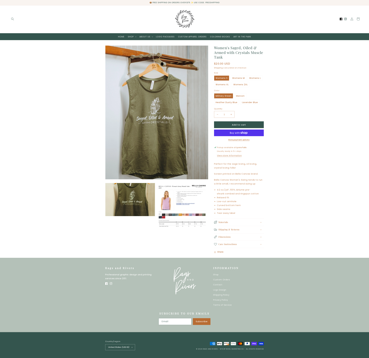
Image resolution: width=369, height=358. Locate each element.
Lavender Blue (250, 102)
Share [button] (220, 251)
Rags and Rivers (210, 349)
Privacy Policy (220, 299)
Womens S (222, 78)
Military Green (223, 95)
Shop (216, 274)
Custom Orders (221, 279)
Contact (217, 284)
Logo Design (219, 289)
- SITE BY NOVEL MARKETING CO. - (232, 349)
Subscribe (202, 321)
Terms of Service (222, 305)
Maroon (240, 95)
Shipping (218, 68)
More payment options (239, 139)
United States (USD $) (118, 347)
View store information (229, 155)
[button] (12, 19)
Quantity (218, 108)
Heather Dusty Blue (226, 102)
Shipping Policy (221, 294)
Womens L (255, 78)
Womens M (238, 78)
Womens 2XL (240, 84)
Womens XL (222, 84)
